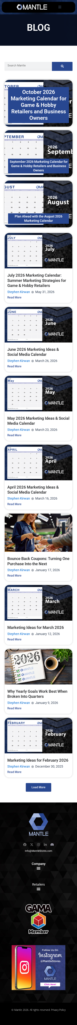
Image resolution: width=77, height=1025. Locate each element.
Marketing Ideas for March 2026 (35, 627)
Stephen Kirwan (18, 292)
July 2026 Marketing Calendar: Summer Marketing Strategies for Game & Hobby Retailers (36, 280)
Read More (14, 297)
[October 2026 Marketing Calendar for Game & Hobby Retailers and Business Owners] (38, 103)
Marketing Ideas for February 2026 (37, 760)
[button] (39, 868)
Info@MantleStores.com (38, 850)
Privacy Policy (58, 1010)
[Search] (62, 66)
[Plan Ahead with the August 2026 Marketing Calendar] (38, 204)
